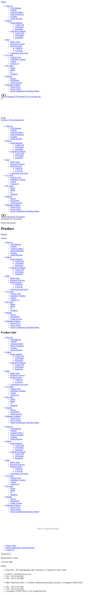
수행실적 (18, 48)
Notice (12, 68)
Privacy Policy (15, 89)
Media (12, 70)
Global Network (16, 19)
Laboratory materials (18, 31)
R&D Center (15, 42)
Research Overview (17, 44)
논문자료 (18, 51)
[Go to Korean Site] (33, 97)
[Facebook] (20, 97)
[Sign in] (4, 120)
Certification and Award (19, 53)
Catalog (13, 61)
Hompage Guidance (13, 85)
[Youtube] (3, 97)
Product (8, 21)
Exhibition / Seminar (18, 59)
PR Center (9, 66)
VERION (14, 74)
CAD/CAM (19, 25)
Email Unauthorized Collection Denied (24, 91)
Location (13, 16)
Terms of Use (15, 87)
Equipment (19, 29)
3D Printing (19, 27)
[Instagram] (10, 97)
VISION (13, 10)
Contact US (14, 64)
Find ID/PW (14, 80)
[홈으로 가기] (4, 234)
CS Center (9, 55)
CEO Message (15, 8)
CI (11, 72)
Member (9, 76)
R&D (8, 40)
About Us (9, 6)
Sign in (13, 78)
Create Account (16, 83)
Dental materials (16, 23)
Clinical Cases (15, 57)
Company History (17, 12)
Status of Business (17, 14)
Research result (16, 46)
